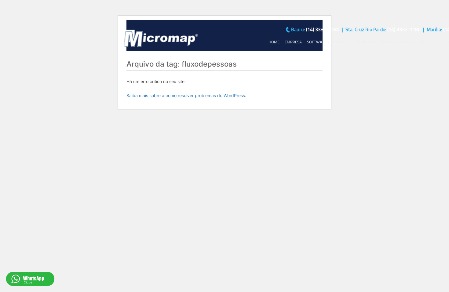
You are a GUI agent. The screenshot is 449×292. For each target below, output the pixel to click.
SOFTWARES (318, 42)
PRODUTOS (366, 42)
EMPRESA (293, 42)
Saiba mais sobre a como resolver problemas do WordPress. (186, 95)
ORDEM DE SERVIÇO (398, 42)
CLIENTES (429, 42)
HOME (273, 42)
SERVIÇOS (342, 42)
